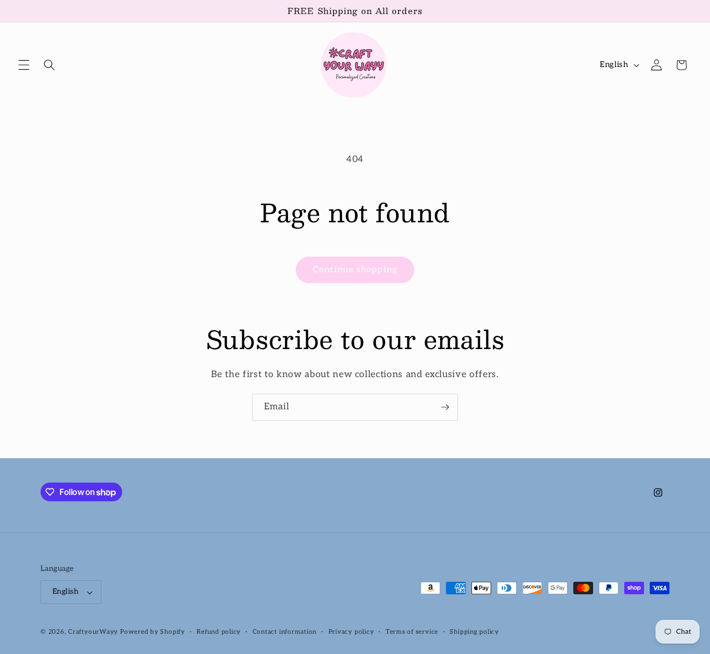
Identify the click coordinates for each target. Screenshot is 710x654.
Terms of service (412, 632)
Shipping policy (474, 632)
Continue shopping (355, 269)
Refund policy (218, 632)
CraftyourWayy (93, 632)
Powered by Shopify (152, 632)
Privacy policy (351, 632)
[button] (23, 64)
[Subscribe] (444, 407)
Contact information (285, 632)
